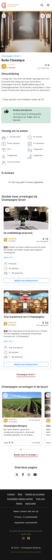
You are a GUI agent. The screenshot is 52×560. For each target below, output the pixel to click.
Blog (20, 494)
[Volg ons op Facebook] (28, 539)
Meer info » (8, 257)
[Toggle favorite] (48, 16)
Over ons (40, 499)
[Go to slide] (20, 449)
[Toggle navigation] (48, 5)
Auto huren (30, 503)
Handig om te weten (35, 494)
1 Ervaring (36, 443)
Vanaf (8, 442)
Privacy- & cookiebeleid (26, 517)
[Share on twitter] (16, 474)
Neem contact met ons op (26, 511)
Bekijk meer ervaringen (26, 455)
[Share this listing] (42, 16)
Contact (11, 494)
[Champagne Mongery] (21, 405)
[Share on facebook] (22, 474)
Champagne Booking (31, 548)
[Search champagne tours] (42, 5)
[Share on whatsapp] (29, 474)
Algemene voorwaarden (26, 522)
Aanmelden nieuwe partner (20, 499)
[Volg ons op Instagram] (23, 539)
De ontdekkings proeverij (18, 233)
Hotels (19, 503)
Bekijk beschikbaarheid (26, 280)
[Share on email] (35, 474)
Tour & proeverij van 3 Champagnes (24, 316)
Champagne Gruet (12, 56)
